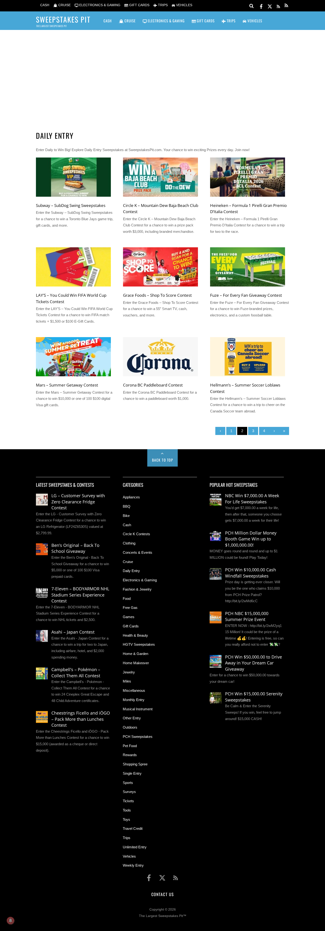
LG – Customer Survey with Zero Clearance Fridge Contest (78, 502)
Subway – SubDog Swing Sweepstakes (70, 205)
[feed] (278, 5)
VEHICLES (183, 5)
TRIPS (162, 5)
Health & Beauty (135, 635)
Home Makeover (136, 663)
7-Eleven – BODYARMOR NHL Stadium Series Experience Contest (80, 595)
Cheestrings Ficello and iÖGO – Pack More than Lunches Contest (80, 719)
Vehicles (129, 856)
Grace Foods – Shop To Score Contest (157, 295)
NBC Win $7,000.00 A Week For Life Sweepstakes (252, 499)
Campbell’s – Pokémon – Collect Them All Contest (75, 672)
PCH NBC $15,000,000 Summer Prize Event (246, 616)
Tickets (128, 801)
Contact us (162, 894)
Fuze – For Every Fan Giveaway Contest (246, 295)
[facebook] (261, 5)
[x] (269, 5)
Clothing (129, 543)
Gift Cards (131, 626)
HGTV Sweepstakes (139, 644)
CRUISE (64, 5)
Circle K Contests (136, 534)
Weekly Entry (133, 865)
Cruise (128, 562)
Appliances (131, 497)
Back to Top (162, 460)
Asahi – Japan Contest (72, 632)
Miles (127, 681)
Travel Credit (133, 828)
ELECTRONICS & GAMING (99, 5)
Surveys (129, 792)
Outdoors (130, 727)
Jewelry (129, 672)
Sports (128, 783)
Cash (127, 525)
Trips (126, 838)
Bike (126, 516)
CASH (44, 5)
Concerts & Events (137, 552)
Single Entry (132, 773)
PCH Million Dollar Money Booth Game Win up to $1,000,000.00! (250, 539)
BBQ (126, 506)
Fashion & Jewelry (137, 589)
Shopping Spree (135, 764)
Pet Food (130, 746)
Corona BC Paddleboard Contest (153, 385)
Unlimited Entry (135, 847)
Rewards (130, 755)
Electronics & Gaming (140, 580)
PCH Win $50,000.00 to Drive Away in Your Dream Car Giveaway (253, 663)
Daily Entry (131, 571)
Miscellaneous (134, 690)
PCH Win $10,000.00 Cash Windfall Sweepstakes (250, 573)
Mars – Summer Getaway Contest (67, 385)
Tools (127, 810)
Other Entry (132, 718)
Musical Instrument (138, 709)
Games (128, 617)
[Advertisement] (162, 74)
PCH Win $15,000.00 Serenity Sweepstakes (253, 697)
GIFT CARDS (138, 5)
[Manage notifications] (10, 920)
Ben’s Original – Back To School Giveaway (75, 548)
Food (127, 599)
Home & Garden (135, 654)
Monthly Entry (133, 700)
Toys (126, 819)
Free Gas (130, 608)
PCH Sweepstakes (138, 737)
